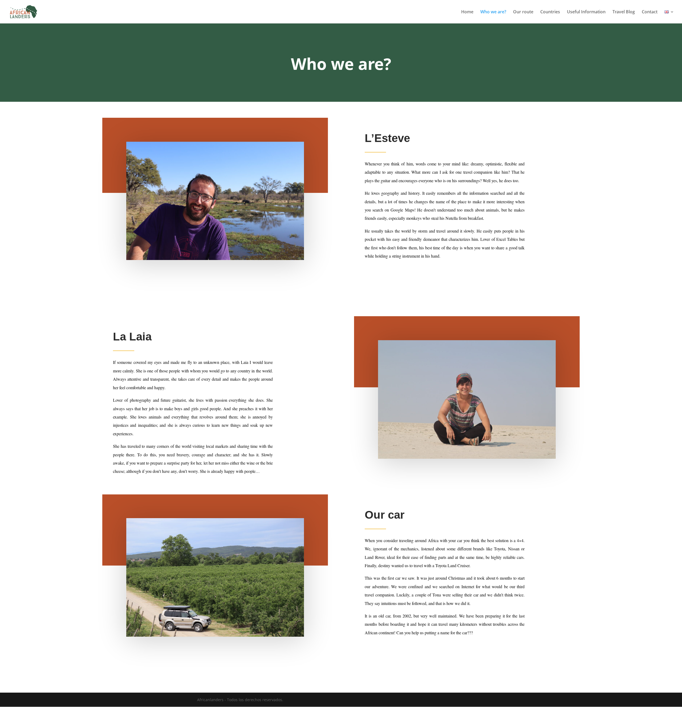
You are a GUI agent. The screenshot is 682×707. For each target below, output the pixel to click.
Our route (523, 12)
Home (467, 12)
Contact (649, 12)
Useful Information (586, 12)
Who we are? (493, 12)
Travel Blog (623, 12)
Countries (550, 12)
